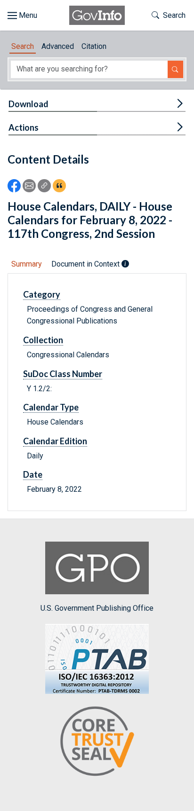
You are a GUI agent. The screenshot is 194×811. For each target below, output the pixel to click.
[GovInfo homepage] (97, 15)
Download (28, 104)
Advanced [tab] (57, 46)
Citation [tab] (93, 46)
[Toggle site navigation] (22, 15)
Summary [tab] (26, 264)
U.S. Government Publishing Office (97, 608)
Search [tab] (22, 46)
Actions (23, 127)
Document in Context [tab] (86, 264)
